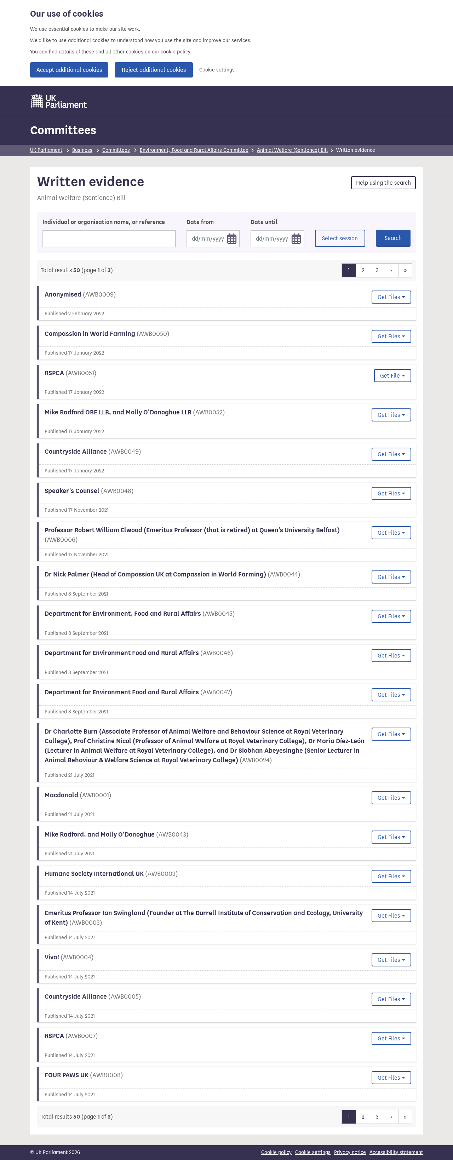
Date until (264, 222)
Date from (200, 222)
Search (393, 238)
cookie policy (175, 52)
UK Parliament (46, 150)
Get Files (389, 297)
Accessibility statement (396, 1152)
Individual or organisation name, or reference (103, 222)
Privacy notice (350, 1152)
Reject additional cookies (154, 70)
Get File (390, 375)
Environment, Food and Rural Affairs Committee (194, 150)
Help (383, 182)
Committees (63, 130)
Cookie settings (217, 70)
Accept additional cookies (69, 70)
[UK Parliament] (59, 101)
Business (82, 150)
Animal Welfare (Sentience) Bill (292, 150)
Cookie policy (276, 1152)
